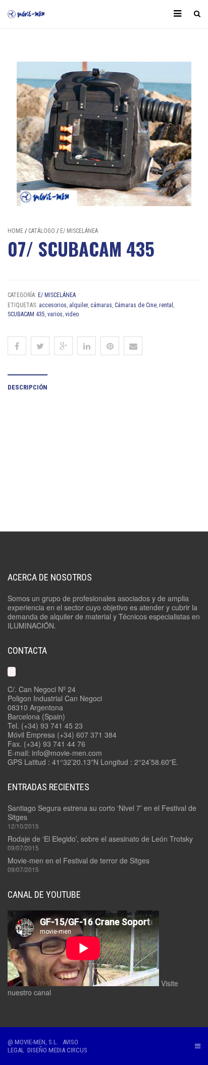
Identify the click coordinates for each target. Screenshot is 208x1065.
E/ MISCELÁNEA (79, 230)
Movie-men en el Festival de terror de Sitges (78, 860)
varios (55, 314)
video (72, 314)
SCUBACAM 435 (26, 314)
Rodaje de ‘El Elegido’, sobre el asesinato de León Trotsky (100, 839)
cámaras (101, 305)
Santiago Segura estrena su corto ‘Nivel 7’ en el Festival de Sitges (102, 812)
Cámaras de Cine (136, 305)
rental (166, 305)
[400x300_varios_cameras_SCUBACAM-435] (104, 134)
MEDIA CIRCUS (67, 1050)
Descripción (27, 387)
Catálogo (41, 230)
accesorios (53, 305)
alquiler (78, 305)
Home (15, 230)
